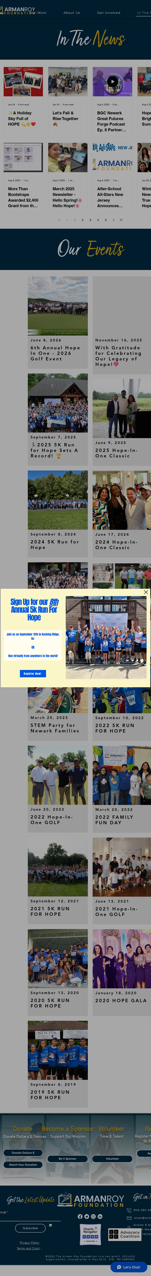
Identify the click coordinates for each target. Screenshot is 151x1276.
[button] (146, 592)
